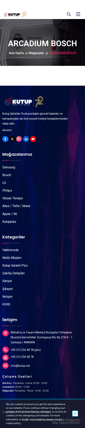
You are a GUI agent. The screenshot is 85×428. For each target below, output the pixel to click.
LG (4, 183)
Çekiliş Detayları (13, 273)
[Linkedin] (26, 139)
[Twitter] (12, 139)
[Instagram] (19, 139)
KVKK (6, 304)
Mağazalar (36, 53)
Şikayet (7, 289)
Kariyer (7, 281)
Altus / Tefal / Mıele (16, 206)
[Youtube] (33, 139)
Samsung (8, 167)
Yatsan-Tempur (12, 198)
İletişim (7, 296)
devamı (7, 130)
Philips (7, 190)
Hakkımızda (10, 250)
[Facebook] (5, 139)
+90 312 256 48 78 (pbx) (26, 349)
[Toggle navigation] (78, 14)
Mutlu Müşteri (11, 258)
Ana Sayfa (16, 53)
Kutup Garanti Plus (15, 265)
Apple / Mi (9, 214)
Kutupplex (9, 222)
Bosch (6, 175)
